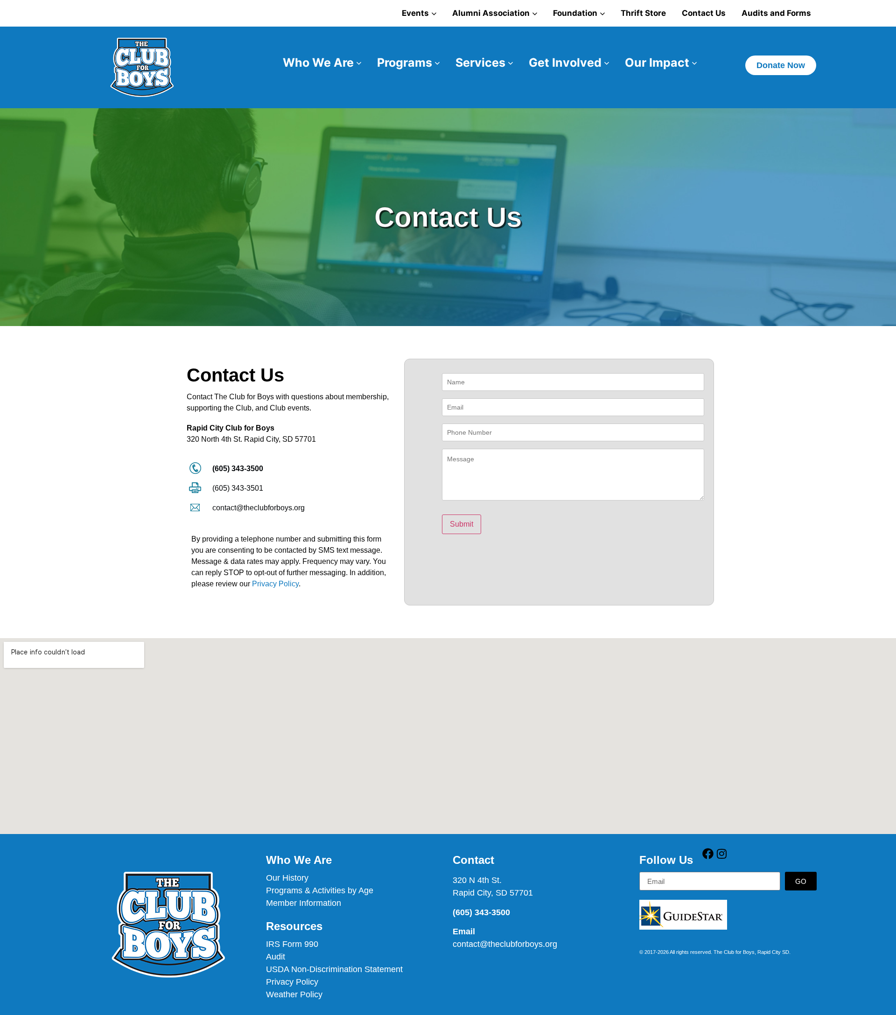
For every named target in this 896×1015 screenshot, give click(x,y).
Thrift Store (643, 13)
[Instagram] (721, 853)
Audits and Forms (776, 13)
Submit (461, 524)
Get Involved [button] (565, 63)
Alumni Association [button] (491, 13)
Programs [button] (404, 63)
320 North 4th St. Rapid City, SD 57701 (251, 439)
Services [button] (480, 63)
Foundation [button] (575, 13)
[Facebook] (708, 853)
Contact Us (704, 13)
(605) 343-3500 (237, 469)
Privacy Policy (275, 584)
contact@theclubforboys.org (258, 508)
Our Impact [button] (657, 63)
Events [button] (415, 13)
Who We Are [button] (318, 63)
